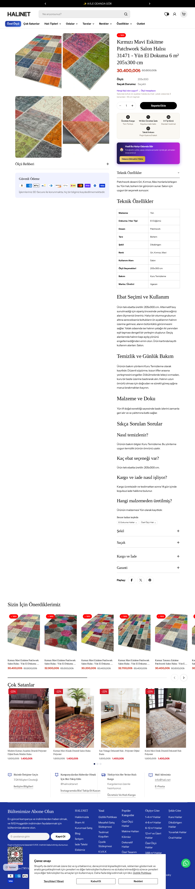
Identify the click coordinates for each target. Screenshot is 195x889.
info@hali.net (162, 779)
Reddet (138, 881)
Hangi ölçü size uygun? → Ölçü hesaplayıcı (136, 90)
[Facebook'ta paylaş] (131, 580)
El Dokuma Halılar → (127, 522)
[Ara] (126, 14)
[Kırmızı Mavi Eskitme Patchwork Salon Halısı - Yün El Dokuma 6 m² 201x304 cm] (60, 634)
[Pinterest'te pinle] (150, 580)
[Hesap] (174, 14)
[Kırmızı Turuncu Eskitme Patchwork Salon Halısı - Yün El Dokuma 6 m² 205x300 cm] (171, 634)
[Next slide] (183, 677)
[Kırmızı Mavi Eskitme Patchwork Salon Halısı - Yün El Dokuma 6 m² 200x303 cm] (134, 634)
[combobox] (84, 14)
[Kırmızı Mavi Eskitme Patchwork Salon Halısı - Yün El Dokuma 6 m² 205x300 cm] (24, 634)
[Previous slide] (174, 677)
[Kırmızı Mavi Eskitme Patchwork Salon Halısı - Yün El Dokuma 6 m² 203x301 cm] (97, 634)
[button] (45, 3)
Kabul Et (96, 881)
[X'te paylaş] (140, 580)
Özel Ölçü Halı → (148, 522)
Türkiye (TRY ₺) (21, 868)
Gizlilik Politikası (142, 872)
